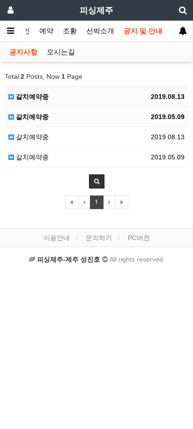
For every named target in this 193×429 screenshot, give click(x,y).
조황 (70, 31)
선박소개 (100, 31)
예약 (46, 31)
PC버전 (139, 237)
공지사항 (23, 52)
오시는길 (61, 52)
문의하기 (99, 237)
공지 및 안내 (143, 31)
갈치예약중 (31, 96)
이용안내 (57, 237)
